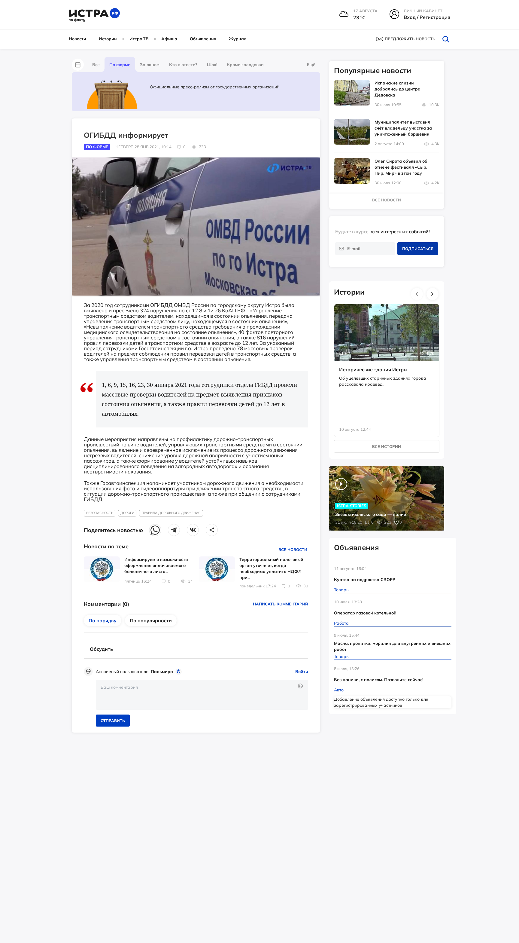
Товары (341, 589)
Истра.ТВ (139, 38)
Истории (108, 38)
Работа (341, 623)
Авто (339, 690)
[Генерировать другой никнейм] (179, 671)
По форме (119, 64)
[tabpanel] (386, 364)
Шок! (212, 64)
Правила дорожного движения (171, 513)
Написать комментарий (280, 604)
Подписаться (417, 248)
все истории (386, 446)
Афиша (169, 38)
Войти (301, 671)
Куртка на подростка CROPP (364, 579)
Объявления (203, 38)
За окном (149, 64)
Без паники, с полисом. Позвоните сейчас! (378, 679)
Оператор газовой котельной (365, 613)
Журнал (238, 38)
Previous (417, 294)
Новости (77, 38)
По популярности (151, 620)
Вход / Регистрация (427, 17)
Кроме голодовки (245, 64)
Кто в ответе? (183, 64)
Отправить (113, 720)
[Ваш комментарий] (202, 695)
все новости (386, 199)
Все (96, 64)
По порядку (103, 620)
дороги (127, 513)
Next (432, 294)
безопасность (99, 513)
